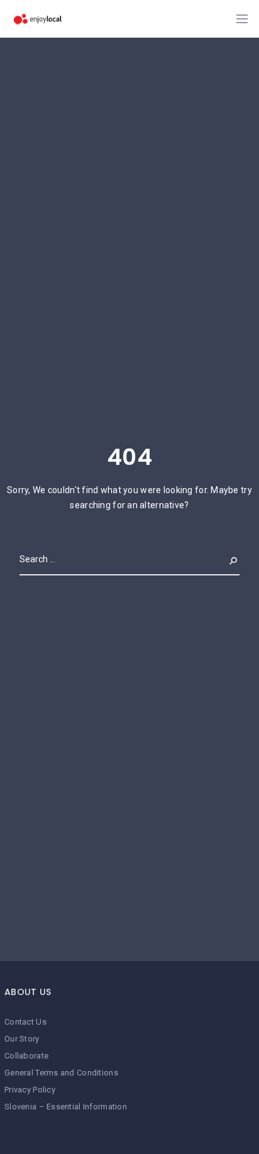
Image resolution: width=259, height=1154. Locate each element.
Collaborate (26, 1055)
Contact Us (25, 1021)
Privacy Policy (29, 1089)
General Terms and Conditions (61, 1072)
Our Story (22, 1038)
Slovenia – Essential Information (65, 1106)
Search (223, 559)
